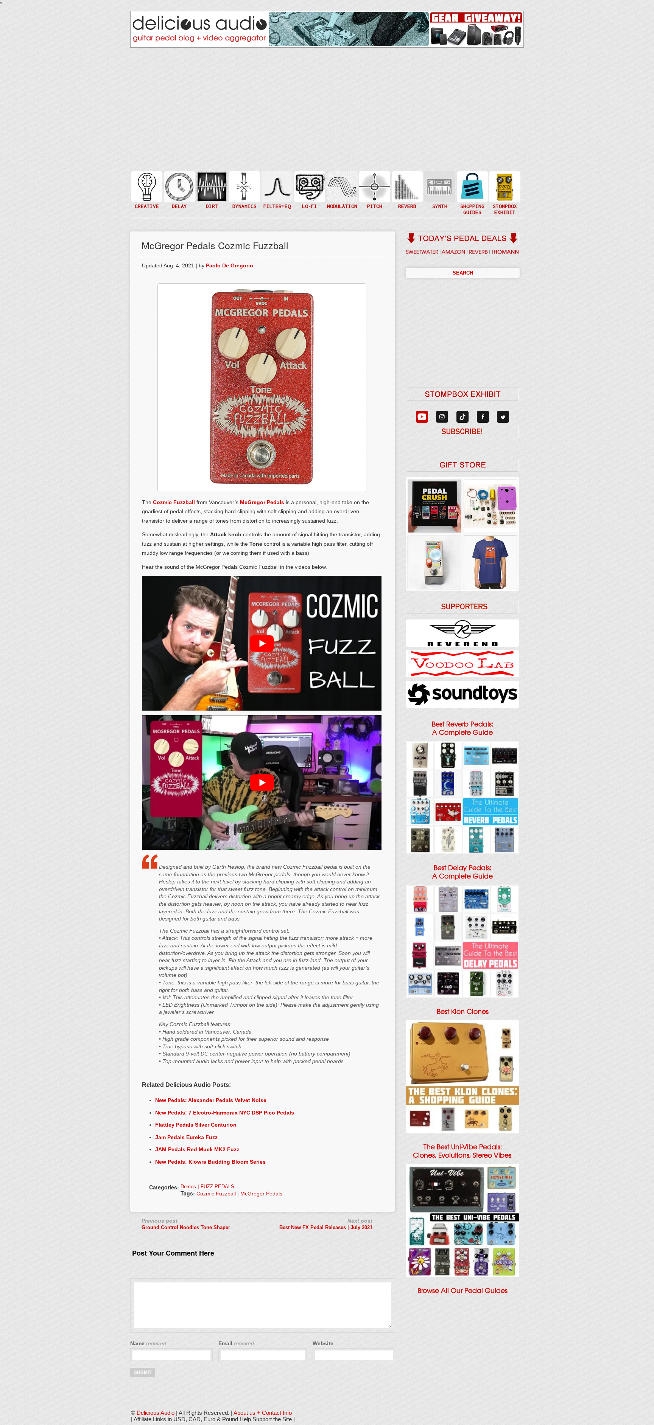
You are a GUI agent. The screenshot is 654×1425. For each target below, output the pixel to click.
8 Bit (308, 198)
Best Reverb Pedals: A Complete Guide (462, 728)
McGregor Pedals (262, 502)
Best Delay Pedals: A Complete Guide (462, 872)
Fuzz (211, 190)
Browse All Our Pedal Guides (462, 1291)
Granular (439, 190)
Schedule (504, 194)
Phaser (341, 194)
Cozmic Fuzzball (174, 502)
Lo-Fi (308, 190)
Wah (276, 202)
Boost (243, 186)
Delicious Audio (155, 1412)
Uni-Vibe (341, 209)
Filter (276, 194)
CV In (439, 182)
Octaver (374, 202)
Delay (178, 186)
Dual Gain (211, 206)
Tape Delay (179, 194)
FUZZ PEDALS (217, 1186)
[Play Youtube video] (262, 643)
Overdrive (211, 198)
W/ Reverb (178, 202)
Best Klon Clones (463, 1011)
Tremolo (341, 202)
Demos (188, 1186)
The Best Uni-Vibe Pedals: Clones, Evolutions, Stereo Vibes (462, 1151)
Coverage (504, 186)
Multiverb (406, 182)
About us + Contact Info (263, 1412)
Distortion (211, 182)
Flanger (341, 186)
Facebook (504, 202)
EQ (276, 186)
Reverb (406, 190)
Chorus (341, 178)
